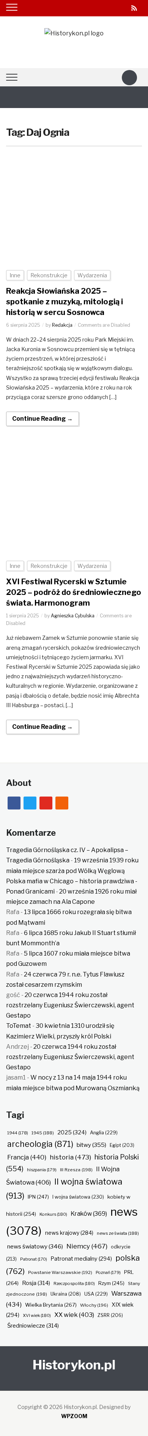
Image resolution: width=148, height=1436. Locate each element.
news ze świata (118, 1233)
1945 (42, 1132)
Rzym (111, 1283)
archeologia (40, 1144)
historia (70, 1157)
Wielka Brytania (51, 1305)
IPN (38, 1197)
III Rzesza (76, 1169)
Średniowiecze (33, 1325)
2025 (72, 1132)
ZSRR (110, 1315)
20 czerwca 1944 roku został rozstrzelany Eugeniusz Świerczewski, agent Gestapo (70, 1005)
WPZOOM (74, 1416)
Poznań (108, 1272)
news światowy (35, 1246)
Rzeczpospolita (74, 1283)
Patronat (33, 1259)
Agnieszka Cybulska (72, 616)
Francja (26, 1157)
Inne (14, 275)
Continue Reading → (42, 418)
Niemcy (86, 1246)
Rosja (36, 1283)
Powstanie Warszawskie (60, 1272)
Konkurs (53, 1214)
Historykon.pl (74, 1364)
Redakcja (62, 325)
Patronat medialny (81, 1258)
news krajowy (69, 1233)
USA (96, 1294)
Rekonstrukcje (49, 275)
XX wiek (74, 1314)
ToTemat (18, 1025)
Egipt (122, 1145)
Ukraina (65, 1294)
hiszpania (42, 1169)
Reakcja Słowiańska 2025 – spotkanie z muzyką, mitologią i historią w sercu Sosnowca (64, 301)
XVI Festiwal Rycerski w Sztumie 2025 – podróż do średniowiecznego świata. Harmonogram (73, 592)
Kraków (89, 1213)
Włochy (94, 1305)
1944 (17, 1132)
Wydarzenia (92, 275)
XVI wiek (37, 1315)
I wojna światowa (78, 1197)
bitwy (91, 1144)
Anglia (104, 1132)
